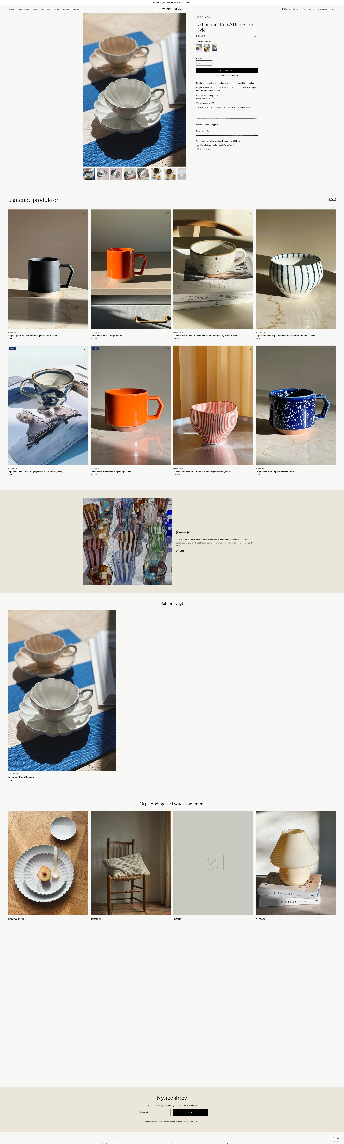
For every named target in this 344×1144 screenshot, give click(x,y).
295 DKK (11, 475)
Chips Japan (12, 332)
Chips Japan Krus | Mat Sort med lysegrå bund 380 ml (32, 335)
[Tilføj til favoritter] (255, 36)
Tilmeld (191, 1113)
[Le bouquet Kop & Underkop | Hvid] (89, 174)
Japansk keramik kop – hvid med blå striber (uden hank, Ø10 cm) (286, 335)
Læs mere (180, 551)
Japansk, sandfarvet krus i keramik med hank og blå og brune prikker (205, 335)
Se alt (332, 199)
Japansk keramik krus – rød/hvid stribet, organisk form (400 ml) (202, 471)
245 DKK (176, 339)
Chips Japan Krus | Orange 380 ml (106, 335)
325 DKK (11, 339)
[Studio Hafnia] (172, 9)
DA (294, 9)
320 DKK (259, 339)
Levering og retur (202, 131)
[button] (56, 9)
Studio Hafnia (203, 17)
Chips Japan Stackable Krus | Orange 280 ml (111, 471)
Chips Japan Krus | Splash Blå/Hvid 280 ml (275, 471)
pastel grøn (246, 107)
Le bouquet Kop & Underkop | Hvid (24, 777)
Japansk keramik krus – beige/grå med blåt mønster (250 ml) (35, 471)
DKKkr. (284, 9)
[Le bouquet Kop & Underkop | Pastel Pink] (207, 48)
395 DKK (11, 780)
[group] (172, 2)
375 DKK (176, 475)
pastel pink (235, 107)
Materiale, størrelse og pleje (207, 125)
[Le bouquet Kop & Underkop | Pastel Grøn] (199, 48)
